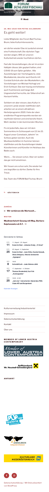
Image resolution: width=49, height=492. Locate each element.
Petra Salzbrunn (31, 29)
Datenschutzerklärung (14, 319)
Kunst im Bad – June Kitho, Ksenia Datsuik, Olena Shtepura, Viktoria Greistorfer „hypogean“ (28, 254)
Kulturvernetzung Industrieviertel (19, 308)
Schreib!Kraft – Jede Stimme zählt (25, 264)
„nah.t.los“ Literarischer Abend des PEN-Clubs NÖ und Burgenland (27, 282)
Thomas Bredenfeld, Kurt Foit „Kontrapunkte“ (23, 272)
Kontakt (7, 324)
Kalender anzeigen (11, 288)
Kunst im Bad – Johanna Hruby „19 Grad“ (27, 245)
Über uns (8, 329)
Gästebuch (13, 192)
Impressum (9, 314)
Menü (25, 19)
